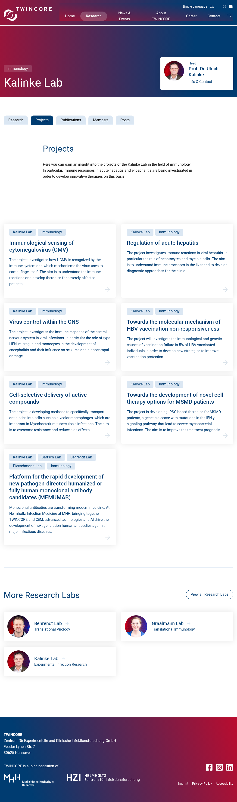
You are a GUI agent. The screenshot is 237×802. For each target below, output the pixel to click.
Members (100, 120)
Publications (71, 120)
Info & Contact (200, 81)
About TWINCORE (161, 16)
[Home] (28, 14)
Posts (125, 120)
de (224, 6)
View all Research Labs (209, 594)
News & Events (124, 16)
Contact (214, 16)
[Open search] (229, 15)
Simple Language (194, 6)
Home (70, 16)
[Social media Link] (209, 767)
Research (94, 16)
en (231, 6)
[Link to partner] (29, 780)
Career (191, 16)
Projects (42, 120)
